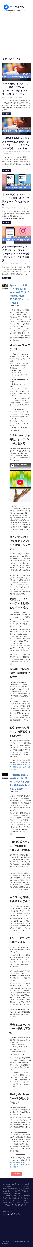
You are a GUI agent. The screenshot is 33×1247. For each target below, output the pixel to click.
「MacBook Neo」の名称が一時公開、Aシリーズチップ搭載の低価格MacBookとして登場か (20, 782)
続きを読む (6, 114)
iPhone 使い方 (18, 151)
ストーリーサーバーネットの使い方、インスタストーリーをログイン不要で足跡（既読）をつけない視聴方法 (15, 253)
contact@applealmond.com (12, 1214)
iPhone (16, 208)
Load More (16, 1174)
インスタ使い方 (18, 97)
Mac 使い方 (26, 151)
